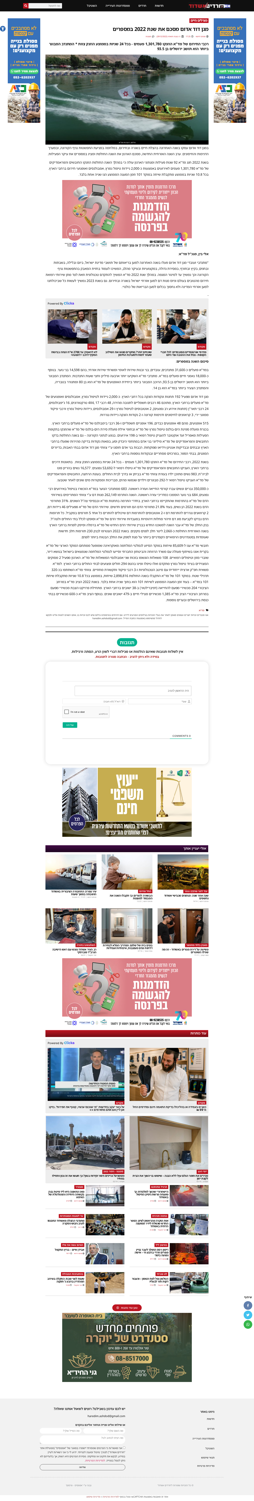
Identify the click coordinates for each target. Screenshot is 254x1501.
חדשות (159, 6)
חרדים (142, 6)
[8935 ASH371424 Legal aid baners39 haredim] (127, 835)
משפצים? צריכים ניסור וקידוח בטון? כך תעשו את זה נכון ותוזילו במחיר (88, 1177)
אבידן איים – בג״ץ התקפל (69, 1250)
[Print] (230, 122)
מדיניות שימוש (93, 1496)
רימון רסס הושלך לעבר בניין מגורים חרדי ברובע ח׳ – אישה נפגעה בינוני (151, 1252)
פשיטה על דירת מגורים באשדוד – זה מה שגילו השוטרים (185, 951)
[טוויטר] (248, 1315)
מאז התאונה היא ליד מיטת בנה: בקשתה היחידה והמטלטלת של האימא (66, 1194)
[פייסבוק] (248, 1305)
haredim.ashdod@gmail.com (106, 1416)
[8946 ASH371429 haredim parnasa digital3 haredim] (127, 248)
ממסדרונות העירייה (118, 6)
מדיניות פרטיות (205, 1465)
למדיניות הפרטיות (95, 1460)
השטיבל (92, 6)
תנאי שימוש (207, 1457)
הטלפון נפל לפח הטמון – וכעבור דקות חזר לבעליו (150, 1280)
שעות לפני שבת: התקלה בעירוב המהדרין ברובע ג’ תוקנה (65, 1280)
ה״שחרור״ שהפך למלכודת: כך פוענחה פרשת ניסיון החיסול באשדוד (151, 1194)
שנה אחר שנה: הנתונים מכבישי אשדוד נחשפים (186, 897)
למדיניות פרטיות (111, 1496)
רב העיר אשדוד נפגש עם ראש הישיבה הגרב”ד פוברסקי (74, 951)
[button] (3, 28)
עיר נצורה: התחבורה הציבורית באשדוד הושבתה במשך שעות (73, 892)
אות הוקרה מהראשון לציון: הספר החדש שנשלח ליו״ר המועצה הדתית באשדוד (149, 1223)
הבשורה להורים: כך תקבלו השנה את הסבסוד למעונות (131, 897)
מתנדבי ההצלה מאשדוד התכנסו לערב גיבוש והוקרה (66, 1222)
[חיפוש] (26, 5)
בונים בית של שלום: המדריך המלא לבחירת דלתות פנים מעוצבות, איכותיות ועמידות (127, 946)
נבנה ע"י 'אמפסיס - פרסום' (78, 1485)
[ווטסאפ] (248, 1324)
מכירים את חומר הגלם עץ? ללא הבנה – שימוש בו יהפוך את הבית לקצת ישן (170, 1177)
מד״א (201, 610)
